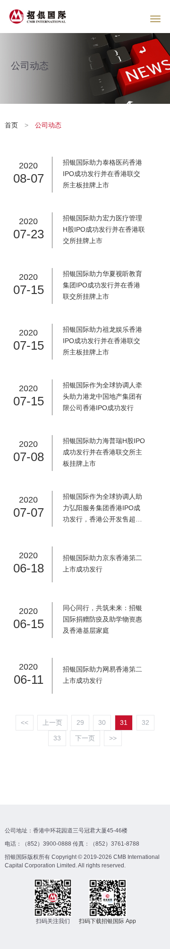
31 (124, 722)
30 (102, 722)
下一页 (85, 738)
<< (24, 722)
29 (80, 722)
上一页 (52, 722)
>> (113, 738)
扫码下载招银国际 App (107, 921)
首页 (12, 125)
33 (57, 738)
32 (145, 722)
